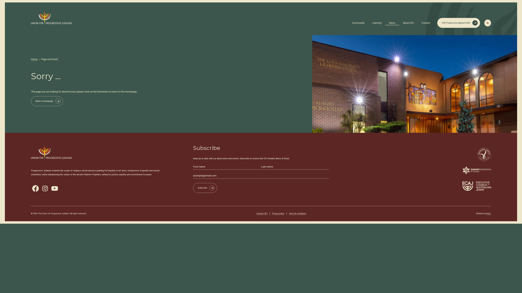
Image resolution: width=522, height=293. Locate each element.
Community (358, 22)
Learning (376, 22)
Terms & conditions (297, 213)
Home (34, 59)
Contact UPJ (262, 213)
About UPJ (408, 22)
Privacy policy (278, 213)
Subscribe (202, 188)
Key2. (488, 213)
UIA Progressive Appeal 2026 (456, 23)
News (392, 22)
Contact (426, 22)
